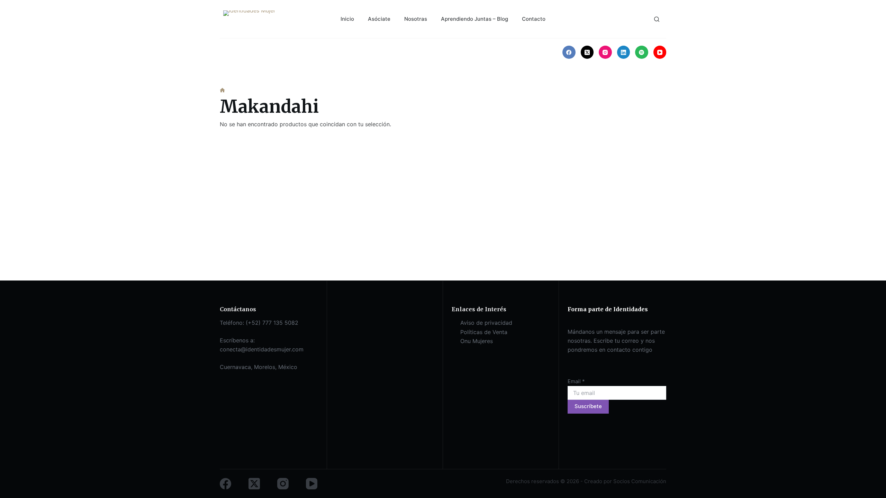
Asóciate (379, 19)
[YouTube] (660, 52)
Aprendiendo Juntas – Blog (474, 19)
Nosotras (415, 19)
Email (576, 381)
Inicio (347, 19)
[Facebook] (569, 52)
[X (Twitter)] (587, 52)
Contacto (533, 19)
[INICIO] (222, 90)
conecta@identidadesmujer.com (262, 349)
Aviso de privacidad (486, 322)
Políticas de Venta (483, 332)
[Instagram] (605, 52)
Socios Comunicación (639, 481)
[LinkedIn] (623, 52)
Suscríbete (588, 406)
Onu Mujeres (476, 341)
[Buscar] (656, 19)
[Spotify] (641, 52)
